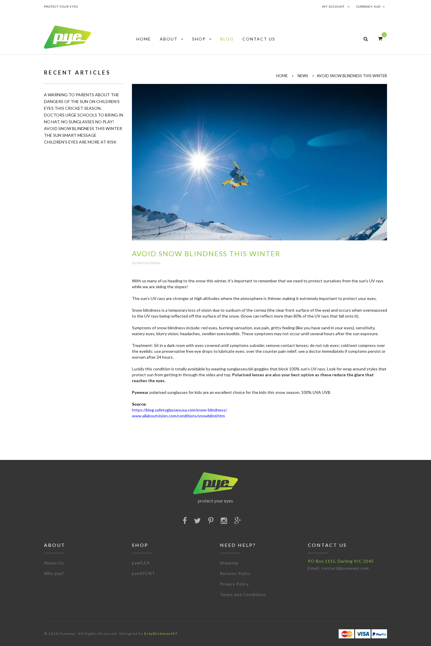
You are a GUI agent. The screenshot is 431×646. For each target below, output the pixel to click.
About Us (54, 562)
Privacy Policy (234, 583)
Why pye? (54, 573)
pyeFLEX (141, 562)
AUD (377, 6)
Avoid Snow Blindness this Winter (83, 128)
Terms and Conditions (243, 594)
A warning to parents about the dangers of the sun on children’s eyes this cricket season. (82, 101)
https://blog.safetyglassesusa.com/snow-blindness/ (179, 409)
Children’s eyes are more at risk (80, 141)
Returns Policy (235, 573)
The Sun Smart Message (70, 135)
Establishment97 (161, 633)
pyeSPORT (143, 573)
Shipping (229, 562)
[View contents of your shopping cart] (380, 38)
